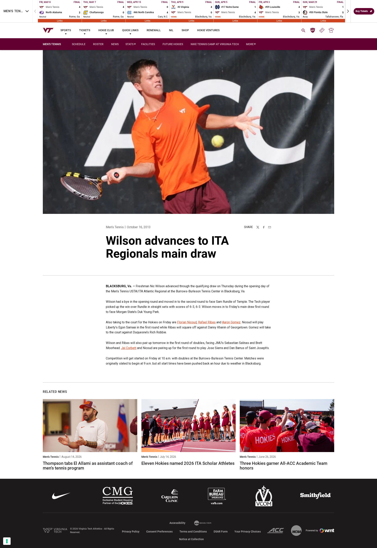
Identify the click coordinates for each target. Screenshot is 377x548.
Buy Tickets (362, 11)
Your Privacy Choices (247, 531)
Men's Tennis (115, 227)
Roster (98, 44)
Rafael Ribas (207, 322)
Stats (129, 44)
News (115, 44)
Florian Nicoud (187, 322)
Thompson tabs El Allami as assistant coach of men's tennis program (88, 465)
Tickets (84, 30)
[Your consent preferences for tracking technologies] (7, 541)
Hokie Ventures (208, 30)
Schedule (78, 44)
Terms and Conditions (193, 531)
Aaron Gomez (231, 322)
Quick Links (130, 30)
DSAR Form (221, 531)
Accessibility (177, 522)
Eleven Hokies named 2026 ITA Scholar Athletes (187, 463)
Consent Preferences (159, 531)
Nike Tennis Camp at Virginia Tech (215, 44)
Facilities (148, 44)
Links (60, 20)
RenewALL (154, 30)
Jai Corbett (128, 348)
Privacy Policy (130, 531)
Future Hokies (173, 44)
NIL (171, 30)
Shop (185, 30)
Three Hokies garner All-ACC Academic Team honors (283, 465)
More (250, 44)
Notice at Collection (191, 539)
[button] (348, 11)
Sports (65, 30)
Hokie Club (106, 30)
